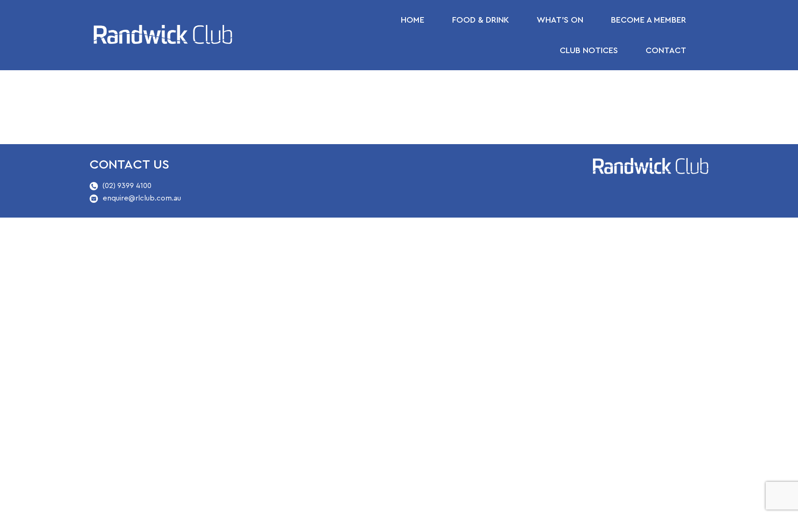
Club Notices (589, 50)
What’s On (560, 20)
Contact (666, 50)
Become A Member (648, 20)
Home (412, 20)
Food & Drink (480, 20)
